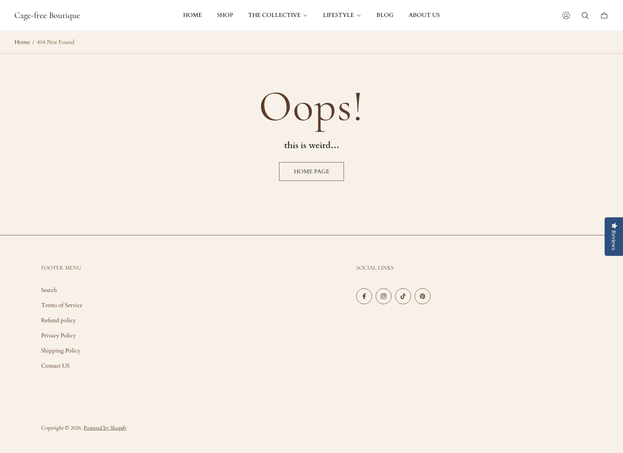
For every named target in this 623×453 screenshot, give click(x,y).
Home (22, 42)
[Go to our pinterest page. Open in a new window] (422, 296)
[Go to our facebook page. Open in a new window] (364, 296)
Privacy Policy (58, 335)
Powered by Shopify (105, 428)
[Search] (585, 15)
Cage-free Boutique (47, 15)
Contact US (55, 366)
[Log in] (566, 15)
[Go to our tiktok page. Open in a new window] (403, 296)
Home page (312, 172)
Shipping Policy (60, 351)
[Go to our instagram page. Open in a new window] (384, 296)
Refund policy (58, 320)
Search (49, 290)
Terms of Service (61, 305)
